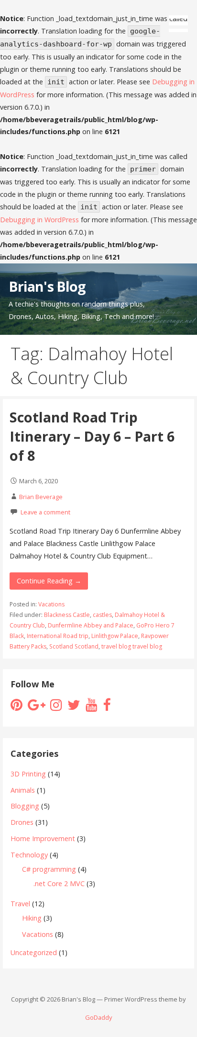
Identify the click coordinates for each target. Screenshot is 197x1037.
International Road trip (57, 636)
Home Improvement (43, 838)
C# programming (49, 869)
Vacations (51, 604)
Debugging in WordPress (39, 219)
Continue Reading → (49, 580)
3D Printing (28, 773)
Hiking (32, 918)
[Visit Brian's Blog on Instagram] (56, 707)
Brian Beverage (41, 496)
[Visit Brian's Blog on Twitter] (73, 707)
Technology (29, 854)
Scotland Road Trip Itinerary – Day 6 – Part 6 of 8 (92, 436)
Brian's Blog (47, 286)
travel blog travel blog (131, 646)
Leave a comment (45, 512)
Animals (23, 790)
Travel (20, 903)
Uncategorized (34, 952)
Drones (22, 822)
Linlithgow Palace (114, 636)
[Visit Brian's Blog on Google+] (36, 707)
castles (102, 615)
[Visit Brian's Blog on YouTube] (92, 707)
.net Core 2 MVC (59, 883)
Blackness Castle (67, 615)
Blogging (25, 805)
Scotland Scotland (73, 646)
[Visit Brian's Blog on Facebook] (106, 707)
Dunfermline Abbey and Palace (90, 625)
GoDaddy (98, 1017)
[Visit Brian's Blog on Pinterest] (16, 707)
